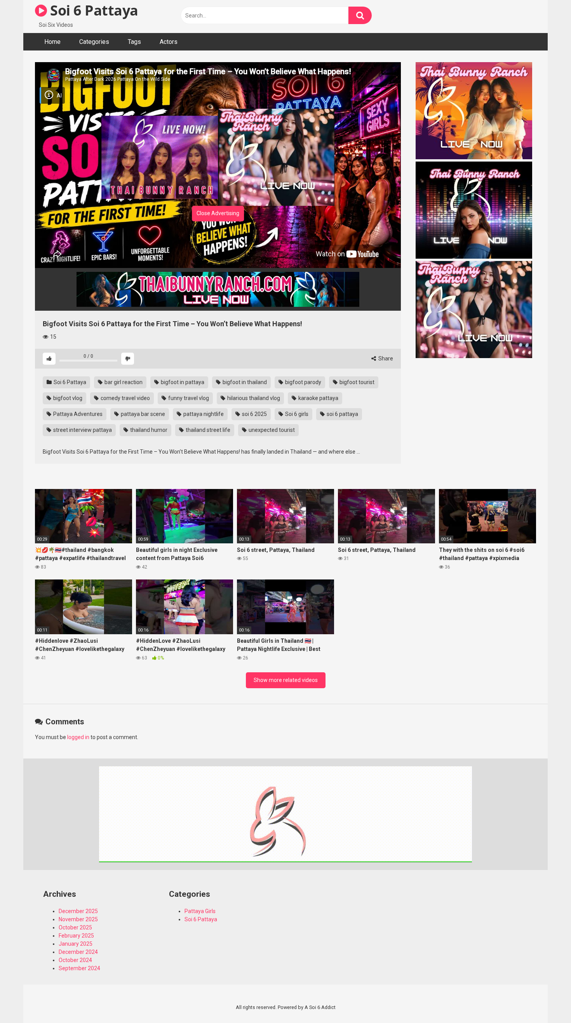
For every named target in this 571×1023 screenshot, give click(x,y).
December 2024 (78, 952)
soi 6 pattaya (342, 414)
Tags (134, 41)
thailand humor (148, 430)
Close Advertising (218, 213)
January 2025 (75, 944)
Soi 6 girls (296, 414)
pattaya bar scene (142, 414)
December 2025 (78, 911)
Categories (94, 41)
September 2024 (79, 968)
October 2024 (75, 960)
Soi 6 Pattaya (92, 10)
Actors (169, 41)
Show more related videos (286, 680)
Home (52, 41)
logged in (78, 737)
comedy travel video (124, 398)
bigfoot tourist (356, 382)
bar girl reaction (123, 382)
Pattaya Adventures (77, 414)
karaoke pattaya (317, 398)
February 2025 (76, 936)
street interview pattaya (82, 430)
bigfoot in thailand (244, 382)
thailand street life (207, 430)
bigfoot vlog (67, 398)
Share (385, 358)
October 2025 (75, 927)
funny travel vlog (188, 398)
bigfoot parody (302, 382)
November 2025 (78, 919)
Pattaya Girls (200, 911)
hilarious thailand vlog (253, 398)
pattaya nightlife (203, 414)
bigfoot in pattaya (182, 382)
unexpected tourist (271, 430)
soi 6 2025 (254, 414)
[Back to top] (544, 999)
